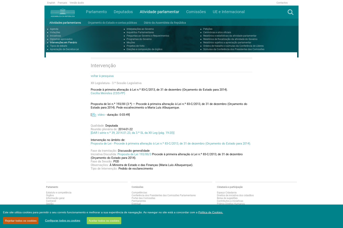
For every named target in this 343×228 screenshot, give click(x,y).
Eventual (136, 203)
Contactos (282, 2)
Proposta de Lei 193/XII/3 (134, 154)
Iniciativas (55, 35)
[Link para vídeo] (94, 114)
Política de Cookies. (210, 212)
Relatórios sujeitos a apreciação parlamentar (227, 42)
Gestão (50, 203)
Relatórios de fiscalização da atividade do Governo (230, 39)
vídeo (101, 114)
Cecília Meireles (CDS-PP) (108, 93)
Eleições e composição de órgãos (144, 49)
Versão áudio (77, 2)
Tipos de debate (58, 46)
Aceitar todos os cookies (104, 220)
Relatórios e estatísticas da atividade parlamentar (229, 35)
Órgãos (50, 195)
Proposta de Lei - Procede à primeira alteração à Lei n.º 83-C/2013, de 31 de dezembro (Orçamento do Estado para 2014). (171, 143)
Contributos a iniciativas (230, 201)
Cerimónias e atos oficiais (217, 32)
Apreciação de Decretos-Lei (64, 49)
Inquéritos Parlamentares (140, 32)
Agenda (54, 29)
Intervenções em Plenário (63, 42)
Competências (139, 192)
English (51, 2)
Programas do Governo (139, 39)
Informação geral (55, 198)
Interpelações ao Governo (140, 29)
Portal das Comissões (143, 198)
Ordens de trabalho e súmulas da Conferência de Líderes (233, 46)
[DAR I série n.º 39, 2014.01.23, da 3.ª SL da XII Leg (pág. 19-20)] (132, 133)
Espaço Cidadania (227, 192)
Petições (207, 29)
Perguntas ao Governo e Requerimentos (148, 35)
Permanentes (139, 201)
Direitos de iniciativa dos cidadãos (235, 195)
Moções (131, 42)
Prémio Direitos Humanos (231, 203)
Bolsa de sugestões (227, 198)
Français (62, 2)
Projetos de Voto (136, 46)
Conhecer (51, 201)
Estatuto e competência (58, 192)
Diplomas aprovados (61, 39)
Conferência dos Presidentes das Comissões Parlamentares (164, 195)
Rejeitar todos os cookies (21, 220)
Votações (55, 32)
